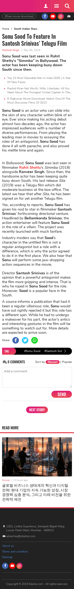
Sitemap (7, 557)
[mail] (69, 16)
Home (5, 29)
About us (8, 546)
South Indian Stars (25, 29)
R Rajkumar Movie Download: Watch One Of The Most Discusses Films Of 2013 (38, 101)
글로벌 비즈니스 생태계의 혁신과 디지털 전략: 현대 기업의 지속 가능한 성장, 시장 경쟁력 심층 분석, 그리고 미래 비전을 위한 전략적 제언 (36, 492)
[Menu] (56, 6)
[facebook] (45, 16)
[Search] (67, 6)
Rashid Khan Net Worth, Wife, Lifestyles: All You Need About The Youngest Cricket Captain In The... (39, 91)
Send (62, 394)
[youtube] (53, 16)
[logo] (12, 5)
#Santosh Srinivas (56, 351)
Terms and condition (15, 552)
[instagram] (61, 16)
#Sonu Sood (32, 351)
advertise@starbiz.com (20, 536)
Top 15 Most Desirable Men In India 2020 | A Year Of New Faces (39, 80)
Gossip (6, 480)
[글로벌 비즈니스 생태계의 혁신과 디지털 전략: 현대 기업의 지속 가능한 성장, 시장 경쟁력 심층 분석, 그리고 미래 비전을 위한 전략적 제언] (37, 456)
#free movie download (19, 16)
